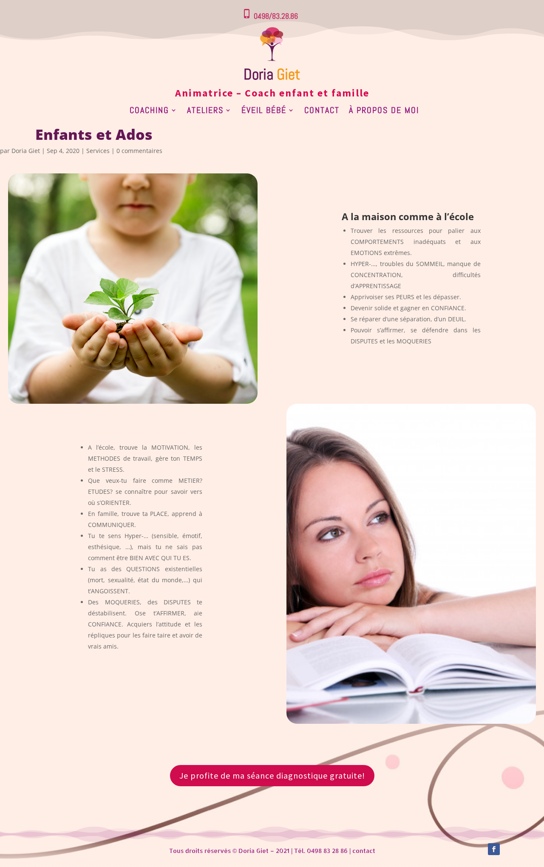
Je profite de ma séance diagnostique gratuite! (272, 775)
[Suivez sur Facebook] (494, 849)
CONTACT (322, 111)
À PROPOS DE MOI (384, 111)
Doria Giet (25, 151)
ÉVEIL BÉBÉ (263, 111)
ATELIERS (205, 111)
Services (98, 151)
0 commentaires (139, 151)
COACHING (149, 111)
